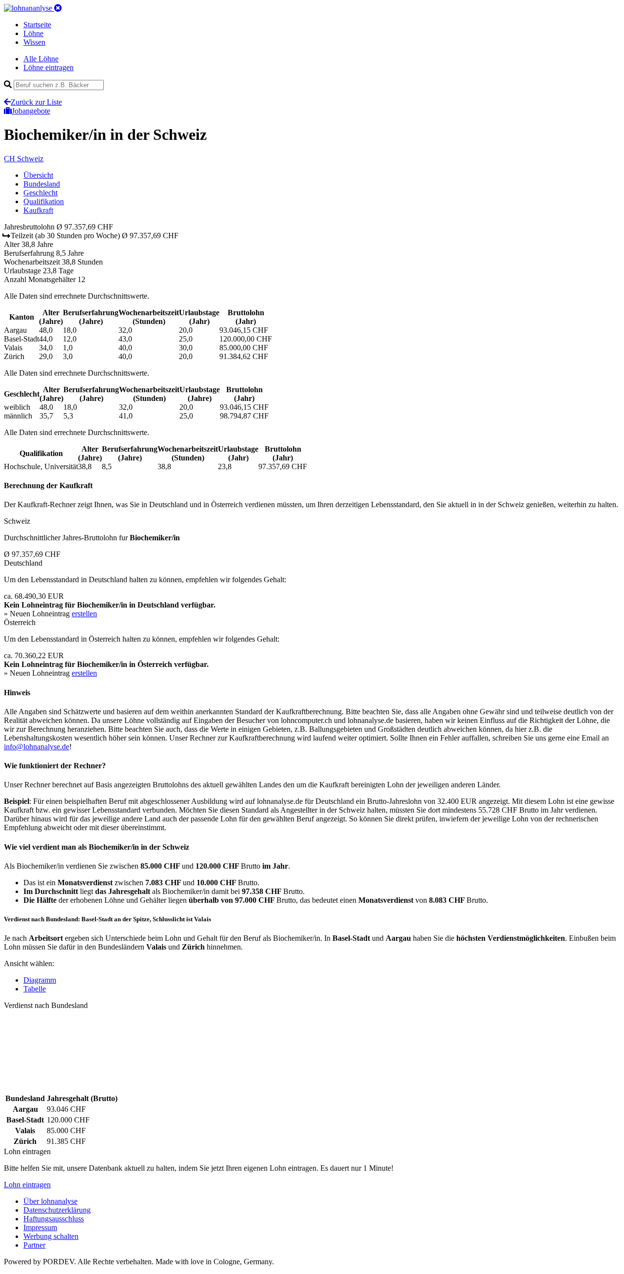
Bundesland (41, 184)
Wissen (34, 42)
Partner (34, 1245)
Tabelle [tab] (34, 989)
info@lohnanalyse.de (36, 746)
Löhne (33, 33)
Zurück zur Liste (36, 102)
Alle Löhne (40, 59)
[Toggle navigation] (58, 8)
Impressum (40, 1227)
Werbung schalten (50, 1236)
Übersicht (38, 175)
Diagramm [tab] (39, 980)
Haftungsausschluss (53, 1219)
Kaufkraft (38, 210)
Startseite (37, 24)
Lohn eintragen (27, 1184)
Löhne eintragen (48, 67)
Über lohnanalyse (50, 1201)
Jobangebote (31, 111)
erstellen (84, 613)
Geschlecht (40, 193)
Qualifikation (43, 201)
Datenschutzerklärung (57, 1210)
